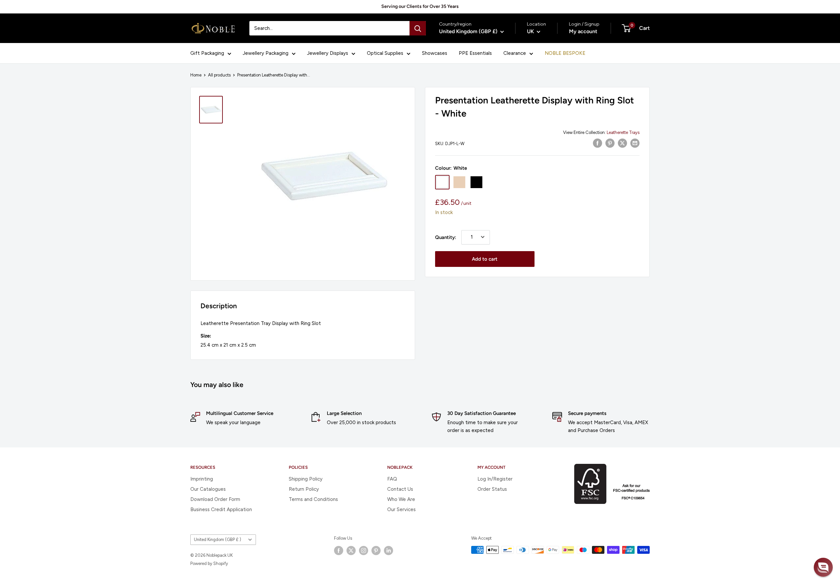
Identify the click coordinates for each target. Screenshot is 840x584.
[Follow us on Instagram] (363, 550)
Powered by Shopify (209, 563)
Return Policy (304, 489)
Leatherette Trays (623, 132)
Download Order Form (215, 499)
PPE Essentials (475, 53)
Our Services (401, 509)
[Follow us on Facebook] (338, 550)
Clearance (514, 53)
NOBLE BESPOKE (565, 53)
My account (583, 31)
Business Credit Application (221, 509)
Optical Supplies (385, 53)
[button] (823, 567)
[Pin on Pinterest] (610, 143)
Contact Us (400, 489)
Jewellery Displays (327, 53)
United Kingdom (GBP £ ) (217, 539)
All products (219, 75)
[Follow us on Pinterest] (376, 550)
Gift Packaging (207, 53)
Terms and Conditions (313, 499)
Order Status (492, 489)
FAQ (392, 479)
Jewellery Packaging (265, 53)
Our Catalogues (208, 489)
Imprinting (201, 479)
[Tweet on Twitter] (622, 143)
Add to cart (484, 259)
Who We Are (401, 499)
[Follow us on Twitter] (351, 550)
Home (195, 75)
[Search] (418, 28)
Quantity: (445, 237)
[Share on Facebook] (597, 143)
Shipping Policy (306, 479)
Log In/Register (495, 479)
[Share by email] (635, 143)
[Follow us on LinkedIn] (388, 550)
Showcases (434, 53)
